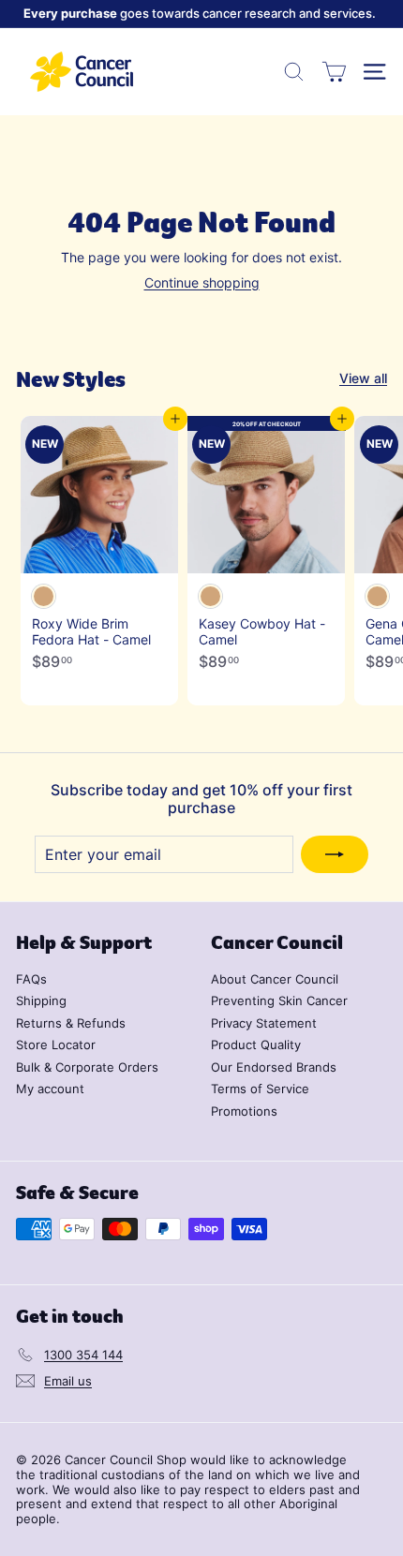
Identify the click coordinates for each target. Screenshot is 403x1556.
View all (363, 378)
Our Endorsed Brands (273, 1067)
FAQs (31, 978)
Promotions (244, 1111)
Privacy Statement (264, 1022)
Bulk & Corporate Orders (87, 1067)
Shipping (41, 1000)
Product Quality (256, 1044)
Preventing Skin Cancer (279, 1000)
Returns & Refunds (71, 1022)
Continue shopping (202, 282)
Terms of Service (260, 1088)
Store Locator (56, 1044)
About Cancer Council (274, 978)
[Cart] (334, 71)
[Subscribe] (334, 854)
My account (50, 1088)
